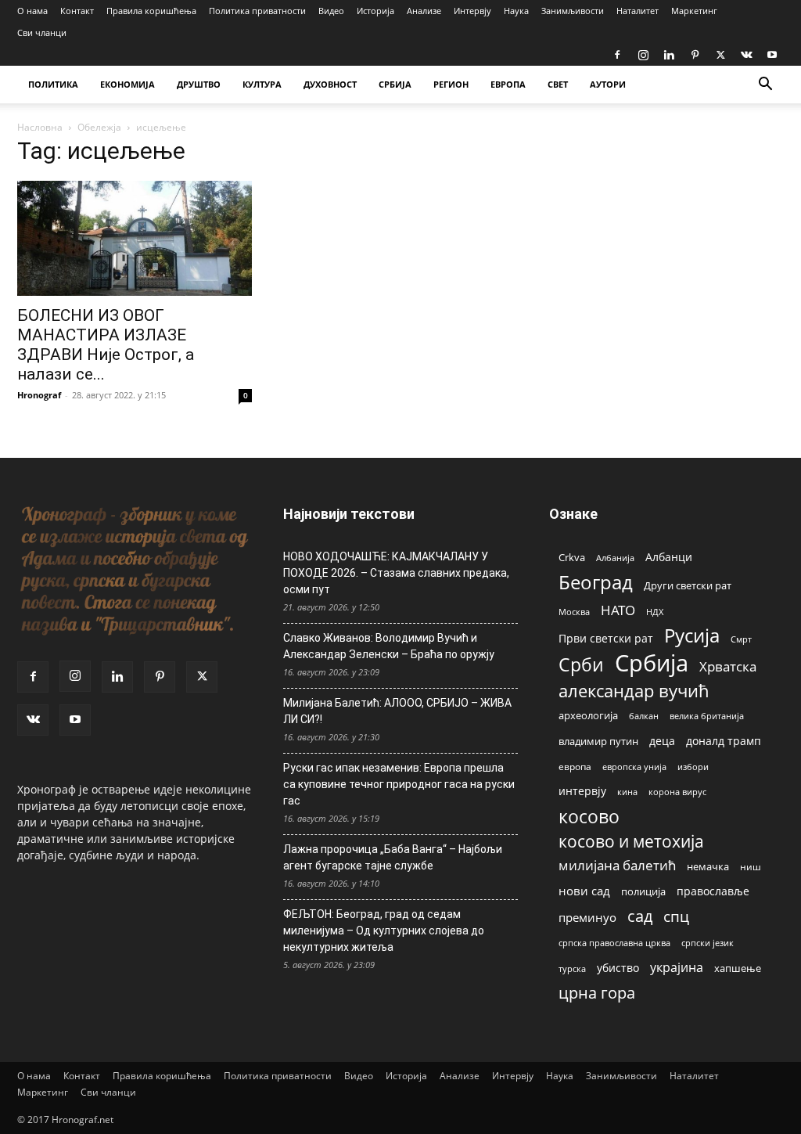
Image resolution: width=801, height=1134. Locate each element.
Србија (651, 663)
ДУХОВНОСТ (330, 84)
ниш (750, 866)
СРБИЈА (395, 84)
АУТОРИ (608, 84)
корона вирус (677, 792)
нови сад (584, 890)
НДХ (654, 611)
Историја (375, 10)
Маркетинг (694, 10)
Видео (331, 10)
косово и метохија (631, 841)
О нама (32, 10)
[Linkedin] (669, 55)
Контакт (77, 10)
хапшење (737, 968)
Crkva (572, 557)
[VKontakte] (746, 55)
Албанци (668, 556)
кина (627, 791)
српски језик (707, 943)
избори (693, 766)
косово (589, 816)
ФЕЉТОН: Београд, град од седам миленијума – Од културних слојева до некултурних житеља (383, 930)
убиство (618, 967)
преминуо (587, 917)
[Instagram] (643, 55)
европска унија (634, 766)
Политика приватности (257, 10)
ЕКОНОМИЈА (127, 84)
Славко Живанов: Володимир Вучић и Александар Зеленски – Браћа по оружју (388, 646)
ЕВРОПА (508, 84)
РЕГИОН (451, 84)
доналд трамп (723, 741)
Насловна (40, 127)
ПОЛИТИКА (53, 84)
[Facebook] (617, 55)
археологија (588, 715)
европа (575, 766)
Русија (692, 636)
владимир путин (598, 741)
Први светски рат (606, 638)
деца (662, 740)
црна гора (597, 993)
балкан (644, 716)
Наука (516, 10)
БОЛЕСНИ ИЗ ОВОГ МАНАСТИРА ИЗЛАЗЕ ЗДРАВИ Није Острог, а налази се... (105, 344)
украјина (676, 967)
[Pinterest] (694, 55)
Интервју (472, 10)
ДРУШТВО (199, 84)
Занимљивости (572, 10)
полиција (643, 891)
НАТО (618, 610)
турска (572, 968)
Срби (581, 665)
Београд (596, 582)
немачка (708, 866)
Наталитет (637, 10)
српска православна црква (614, 943)
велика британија (707, 716)
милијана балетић (617, 865)
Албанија (615, 557)
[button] (765, 85)
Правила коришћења (151, 10)
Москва (574, 611)
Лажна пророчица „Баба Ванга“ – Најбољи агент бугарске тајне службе (392, 857)
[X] (720, 55)
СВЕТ (558, 84)
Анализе (424, 10)
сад (639, 916)
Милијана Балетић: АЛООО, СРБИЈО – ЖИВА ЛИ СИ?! (397, 711)
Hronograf (39, 395)
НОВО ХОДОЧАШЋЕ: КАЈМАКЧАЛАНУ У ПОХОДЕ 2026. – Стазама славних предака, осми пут (396, 573)
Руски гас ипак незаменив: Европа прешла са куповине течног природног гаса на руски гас (399, 784)
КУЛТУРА (262, 84)
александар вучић (634, 690)
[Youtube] (772, 55)
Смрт (741, 639)
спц (676, 916)
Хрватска (727, 666)
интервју (582, 790)
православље (713, 891)
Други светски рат (687, 585)
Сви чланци (41, 32)
